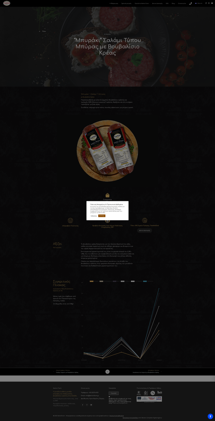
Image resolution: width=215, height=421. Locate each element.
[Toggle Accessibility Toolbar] (210, 416)
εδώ (103, 212)
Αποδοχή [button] (101, 215)
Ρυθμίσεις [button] (94, 216)
